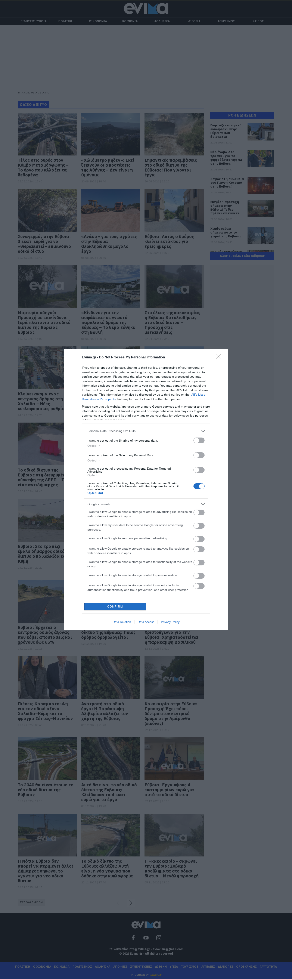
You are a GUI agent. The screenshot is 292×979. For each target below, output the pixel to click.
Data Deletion (122, 622)
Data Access (146, 622)
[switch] (199, 440)
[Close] (220, 357)
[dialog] (146, 489)
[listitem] (146, 431)
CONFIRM (115, 606)
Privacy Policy (170, 622)
